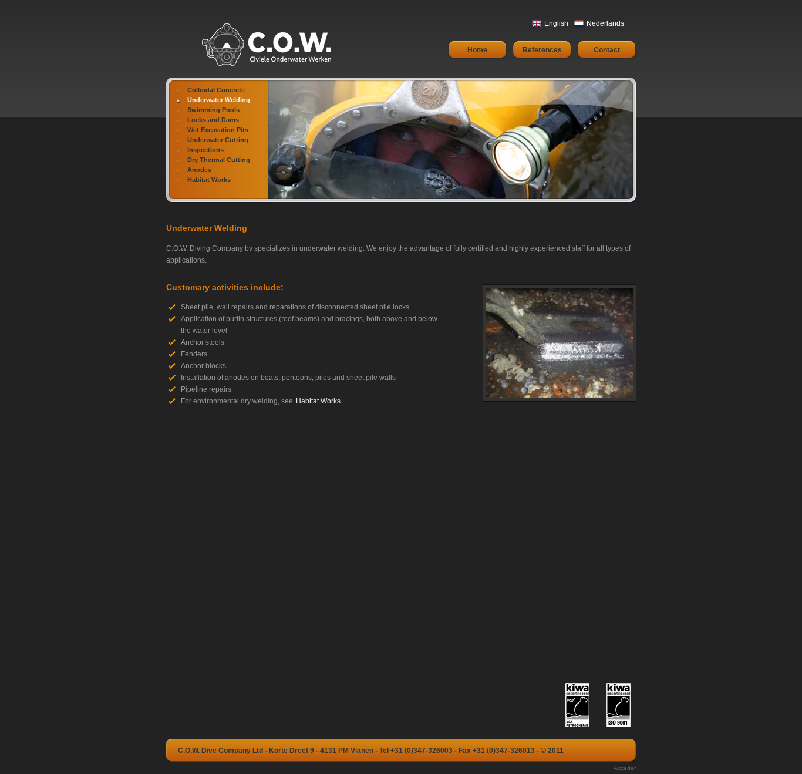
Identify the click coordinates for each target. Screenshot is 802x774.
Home (477, 50)
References (542, 50)
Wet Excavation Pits (217, 129)
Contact (607, 50)
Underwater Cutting (217, 139)
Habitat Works (209, 179)
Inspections (205, 149)
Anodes (199, 169)
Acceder (625, 768)
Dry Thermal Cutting (218, 159)
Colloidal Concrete (216, 89)
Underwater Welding (218, 99)
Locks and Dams (213, 119)
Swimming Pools (213, 109)
